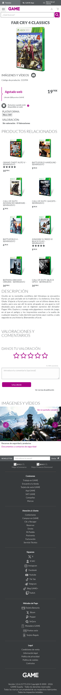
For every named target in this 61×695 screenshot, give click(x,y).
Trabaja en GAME (30, 480)
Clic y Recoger (30, 521)
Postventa (30, 535)
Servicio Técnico (30, 542)
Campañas (30, 497)
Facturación (30, 539)
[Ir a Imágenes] (33, 75)
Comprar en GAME (30, 518)
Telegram (32, 584)
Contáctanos (30, 515)
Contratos (30, 663)
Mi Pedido (30, 532)
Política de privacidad (30, 656)
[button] (57, 14)
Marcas (30, 501)
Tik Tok (32, 579)
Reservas (30, 525)
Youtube (32, 575)
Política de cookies (30, 660)
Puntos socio (32, 630)
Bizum (32, 612)
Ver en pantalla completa (47, 410)
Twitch (32, 593)
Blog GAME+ (32, 588)
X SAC (32, 561)
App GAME (30, 490)
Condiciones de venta (30, 649)
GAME (14, 8)
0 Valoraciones (23, 123)
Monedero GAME (32, 626)
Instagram (32, 565)
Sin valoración (9, 123)
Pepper (32, 617)
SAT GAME (30, 494)
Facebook (32, 570)
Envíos (30, 528)
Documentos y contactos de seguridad (18, 447)
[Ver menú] (3, 8)
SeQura (32, 621)
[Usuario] (51, 8)
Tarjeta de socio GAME (30, 487)
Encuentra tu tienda (30, 484)
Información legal (30, 653)
